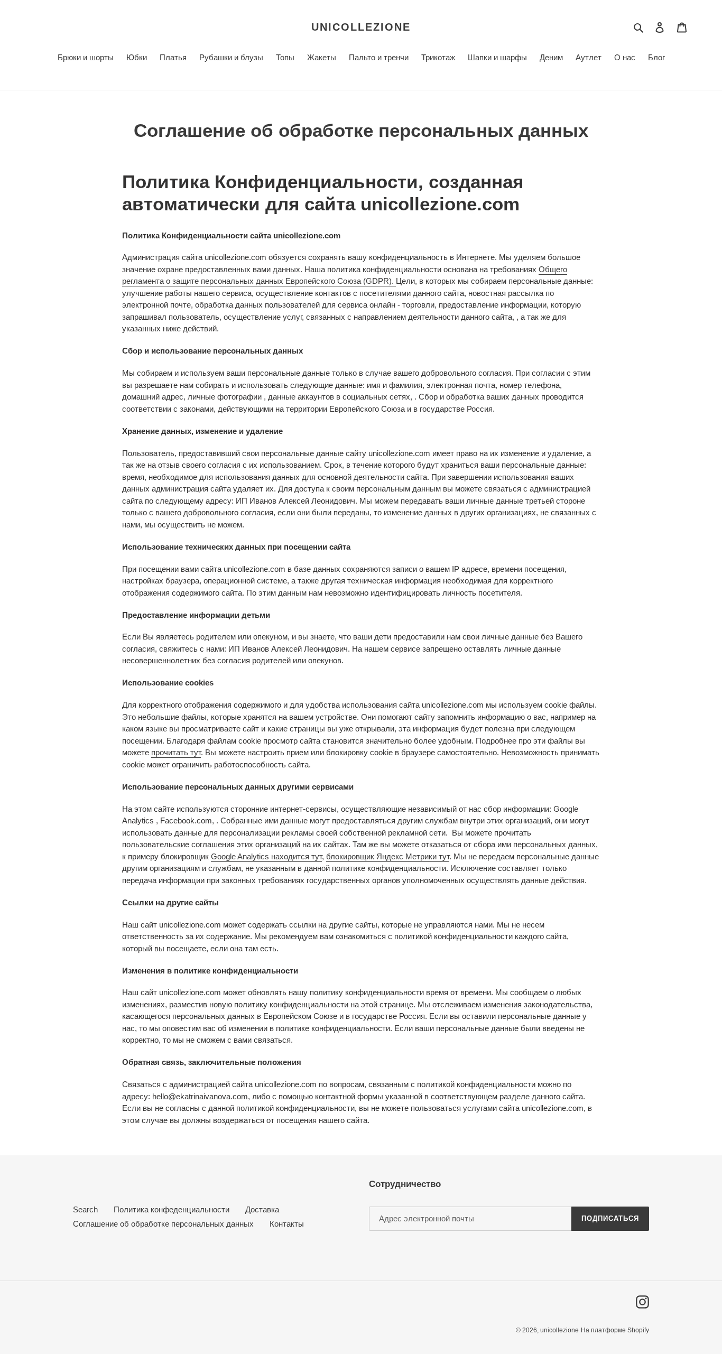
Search (85, 1209)
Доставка (262, 1209)
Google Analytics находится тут (266, 856)
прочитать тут (176, 752)
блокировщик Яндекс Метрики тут (387, 856)
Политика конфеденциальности (171, 1209)
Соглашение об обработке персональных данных (163, 1223)
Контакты (287, 1223)
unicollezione (361, 27)
